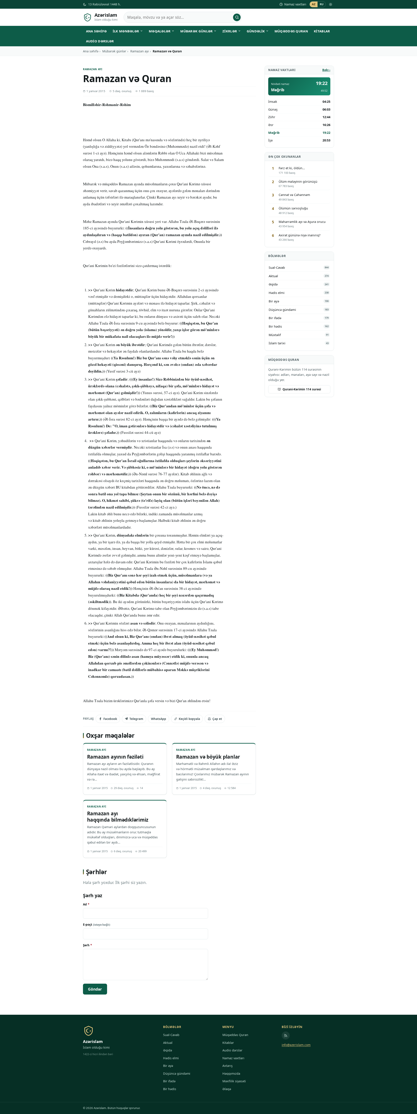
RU (322, 4)
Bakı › (326, 70)
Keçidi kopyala (189, 719)
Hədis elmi (171, 1058)
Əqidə (167, 1050)
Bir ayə (168, 1066)
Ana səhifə (96, 31)
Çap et (217, 719)
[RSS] (286, 1035)
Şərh (87, 945)
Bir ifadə (169, 1081)
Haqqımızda (231, 1073)
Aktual (167, 1043)
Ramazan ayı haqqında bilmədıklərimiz (118, 816)
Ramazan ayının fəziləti (115, 756)
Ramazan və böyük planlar (208, 756)
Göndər (95, 989)
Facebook (110, 719)
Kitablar (322, 31)
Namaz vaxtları (295, 4)
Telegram (136, 719)
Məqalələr (160, 31)
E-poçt (96, 924)
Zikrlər (229, 31)
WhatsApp (158, 719)
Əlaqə (226, 1089)
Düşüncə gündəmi (176, 1073)
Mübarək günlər (196, 31)
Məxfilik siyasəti (234, 1081)
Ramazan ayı (139, 51)
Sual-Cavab (171, 1035)
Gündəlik (256, 31)
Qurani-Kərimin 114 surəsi (302, 389)
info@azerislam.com (296, 1045)
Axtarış (227, 1066)
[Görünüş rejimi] (330, 4)
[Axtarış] (237, 17)
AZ (314, 4)
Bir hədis (169, 1089)
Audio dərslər (100, 41)
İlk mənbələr (126, 31)
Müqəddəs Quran (291, 31)
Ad (86, 904)
